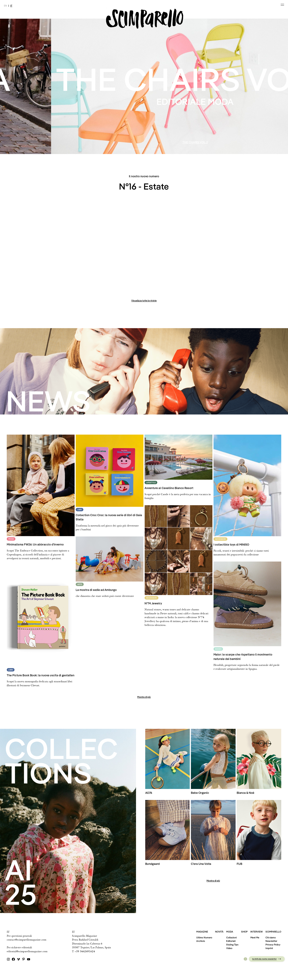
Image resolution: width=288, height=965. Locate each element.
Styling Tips (232, 944)
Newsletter (271, 940)
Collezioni (231, 937)
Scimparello (273, 931)
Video (229, 948)
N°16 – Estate (144, 142)
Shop (244, 931)
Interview (256, 931)
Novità (219, 931)
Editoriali (230, 940)
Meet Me (254, 937)
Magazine (202, 931)
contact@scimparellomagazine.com (26, 939)
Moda (229, 931)
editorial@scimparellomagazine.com (27, 951)
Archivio (200, 940)
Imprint (269, 948)
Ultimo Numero (204, 937)
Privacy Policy (273, 944)
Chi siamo (271, 937)
